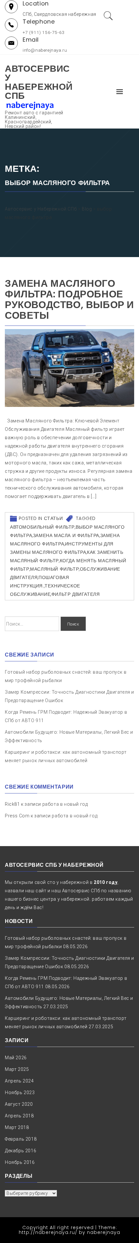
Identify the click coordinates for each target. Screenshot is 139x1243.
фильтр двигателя (75, 594)
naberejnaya (103, 1232)
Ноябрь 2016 (20, 1162)
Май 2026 (16, 1057)
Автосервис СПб (81, 890)
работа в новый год (65, 804)
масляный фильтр (54, 569)
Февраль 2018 (21, 1139)
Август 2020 (19, 1104)
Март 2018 (17, 1127)
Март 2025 (17, 1069)
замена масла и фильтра (66, 535)
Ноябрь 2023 (20, 1092)
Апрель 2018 (19, 1115)
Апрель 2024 (19, 1080)
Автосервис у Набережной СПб (39, 82)
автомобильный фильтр (42, 527)
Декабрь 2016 (20, 1150)
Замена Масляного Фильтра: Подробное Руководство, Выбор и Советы (69, 299)
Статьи (53, 518)
